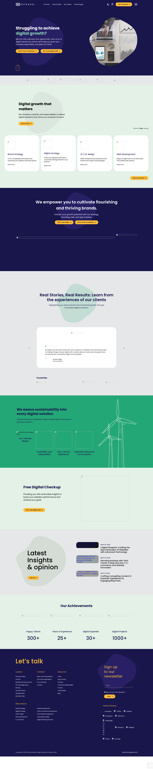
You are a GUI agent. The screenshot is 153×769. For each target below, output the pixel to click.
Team (59, 676)
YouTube (117, 739)
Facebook (108, 711)
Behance (121, 716)
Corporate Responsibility (65, 685)
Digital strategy (52, 153)
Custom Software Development (47, 711)
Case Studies (62, 690)
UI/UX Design (20, 714)
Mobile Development (43, 708)
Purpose (60, 682)
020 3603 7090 (20, 696)
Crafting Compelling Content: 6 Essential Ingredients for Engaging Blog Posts (115, 578)
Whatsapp (109, 721)
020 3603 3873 (20, 693)
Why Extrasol (62, 679)
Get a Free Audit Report (44, 679)
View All (32, 578)
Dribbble (131, 727)
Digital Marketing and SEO (45, 720)
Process (60, 688)
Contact (39, 685)
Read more (11, 165)
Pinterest (121, 727)
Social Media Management (45, 714)
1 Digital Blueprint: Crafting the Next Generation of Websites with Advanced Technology (115, 549)
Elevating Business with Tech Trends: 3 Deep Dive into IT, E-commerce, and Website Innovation (114, 564)
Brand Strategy (15, 154)
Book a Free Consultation (26, 51)
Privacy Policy (52, 752)
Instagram (109, 716)
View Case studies (63, 222)
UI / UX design (87, 154)
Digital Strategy (20, 711)
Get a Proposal (123, 4)
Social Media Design (43, 717)
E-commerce (20, 720)
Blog (59, 693)
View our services (138, 178)
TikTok (107, 739)
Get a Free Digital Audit (50, 51)
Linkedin (129, 711)
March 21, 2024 (105, 558)
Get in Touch (25, 123)
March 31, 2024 (105, 545)
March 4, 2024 (105, 573)
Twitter (119, 711)
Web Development (126, 154)
